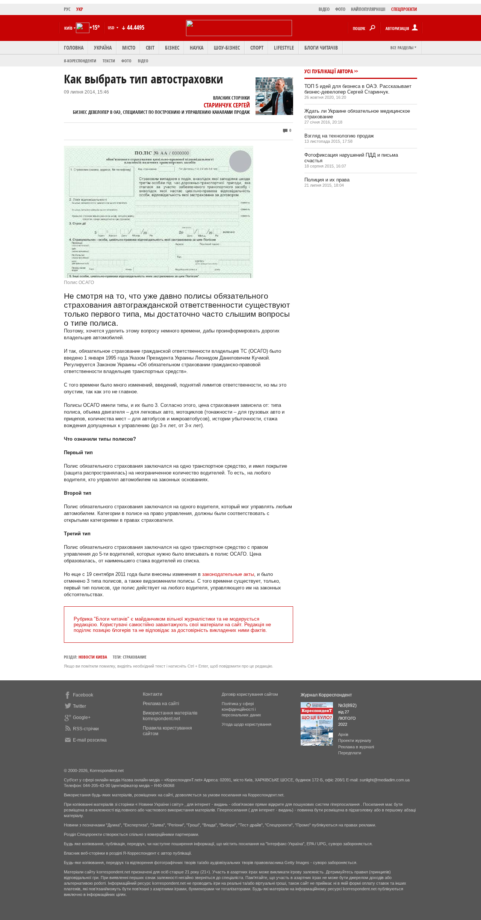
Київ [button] (68, 28)
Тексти (109, 60)
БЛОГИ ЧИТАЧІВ (321, 47)
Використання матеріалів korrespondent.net (170, 715)
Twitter (79, 706)
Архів (343, 734)
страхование (135, 657)
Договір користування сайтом (250, 694)
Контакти (152, 694)
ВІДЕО (324, 9)
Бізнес (172, 47)
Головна (73, 47)
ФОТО (340, 9)
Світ (150, 47)
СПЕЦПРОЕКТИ (404, 9)
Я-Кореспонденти (80, 60)
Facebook (83, 695)
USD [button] (111, 27)
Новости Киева (93, 657)
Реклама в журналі (356, 747)
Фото (126, 60)
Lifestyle (284, 47)
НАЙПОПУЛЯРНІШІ (368, 9)
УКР (79, 9)
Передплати (349, 753)
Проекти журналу (354, 740)
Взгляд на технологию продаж (339, 136)
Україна (103, 47)
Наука (196, 47)
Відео (143, 60)
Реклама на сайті (161, 703)
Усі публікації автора (328, 71)
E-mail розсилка (90, 740)
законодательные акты (228, 574)
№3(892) (347, 705)
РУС (67, 9)
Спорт (256, 47)
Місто (128, 47)
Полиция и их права (326, 180)
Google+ (82, 717)
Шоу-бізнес (227, 47)
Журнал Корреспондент (326, 695)
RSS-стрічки (86, 728)
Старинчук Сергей (227, 105)
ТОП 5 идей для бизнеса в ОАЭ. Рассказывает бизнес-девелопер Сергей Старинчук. (357, 89)
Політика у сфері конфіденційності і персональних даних (241, 709)
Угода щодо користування (246, 724)
